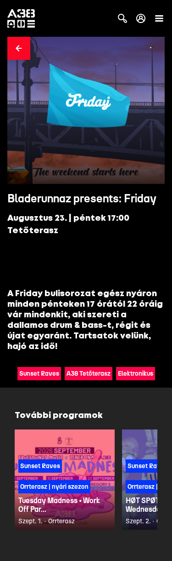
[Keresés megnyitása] (122, 18)
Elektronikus (135, 374)
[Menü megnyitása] (159, 18)
